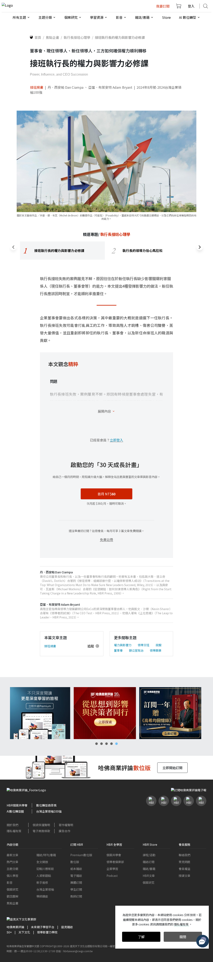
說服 (158, 644)
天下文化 (24, 932)
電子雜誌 (76, 876)
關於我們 (12, 825)
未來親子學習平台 (42, 927)
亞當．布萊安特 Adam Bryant (110, 87)
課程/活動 (149, 855)
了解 (141, 936)
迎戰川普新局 (45, 869)
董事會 (118, 650)
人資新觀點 (43, 876)
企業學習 (112, 869)
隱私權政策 (14, 831)
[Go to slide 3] (106, 743)
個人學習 (12, 876)
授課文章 (184, 876)
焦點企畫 (12, 903)
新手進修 (42, 882)
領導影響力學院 (47, 932)
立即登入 (116, 439)
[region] (106, 250)
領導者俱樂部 (115, 862)
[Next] (199, 247)
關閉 (183, 936)
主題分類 (12, 869)
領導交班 (143, 644)
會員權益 (184, 869)
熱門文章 (12, 862)
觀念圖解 (12, 896)
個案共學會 (113, 855)
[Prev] (13, 247)
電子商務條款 (41, 831)
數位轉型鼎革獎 (46, 805)
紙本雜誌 (76, 869)
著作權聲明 (66, 825)
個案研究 (12, 889)
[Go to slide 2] (101, 743)
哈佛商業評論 (15, 927)
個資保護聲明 (41, 825)
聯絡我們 (184, 855)
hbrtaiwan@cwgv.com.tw (78, 951)
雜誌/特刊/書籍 (46, 855)
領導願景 (155, 650)
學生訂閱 (76, 889)
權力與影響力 (122, 644)
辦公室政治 (136, 650)
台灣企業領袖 (45, 889)
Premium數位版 (81, 855)
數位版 (74, 862)
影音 (9, 882)
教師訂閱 (76, 896)
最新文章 (12, 855)
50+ (9, 932)
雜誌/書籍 (149, 869)
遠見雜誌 (67, 927)
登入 (191, 6)
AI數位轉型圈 (15, 811)
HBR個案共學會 (17, 805)
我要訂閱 (163, 6)
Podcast (112, 876)
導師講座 (42, 896)
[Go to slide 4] (111, 743)
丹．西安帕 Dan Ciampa (65, 87)
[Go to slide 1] (96, 743)
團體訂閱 (76, 882)
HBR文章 (149, 876)
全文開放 (42, 862)
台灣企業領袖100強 (49, 811)
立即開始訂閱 (172, 767)
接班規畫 (36, 87)
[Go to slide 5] (116, 743)
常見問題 (184, 862)
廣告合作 (64, 831)
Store (166, 17)
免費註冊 (106, 539)
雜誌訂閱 (148, 862)
